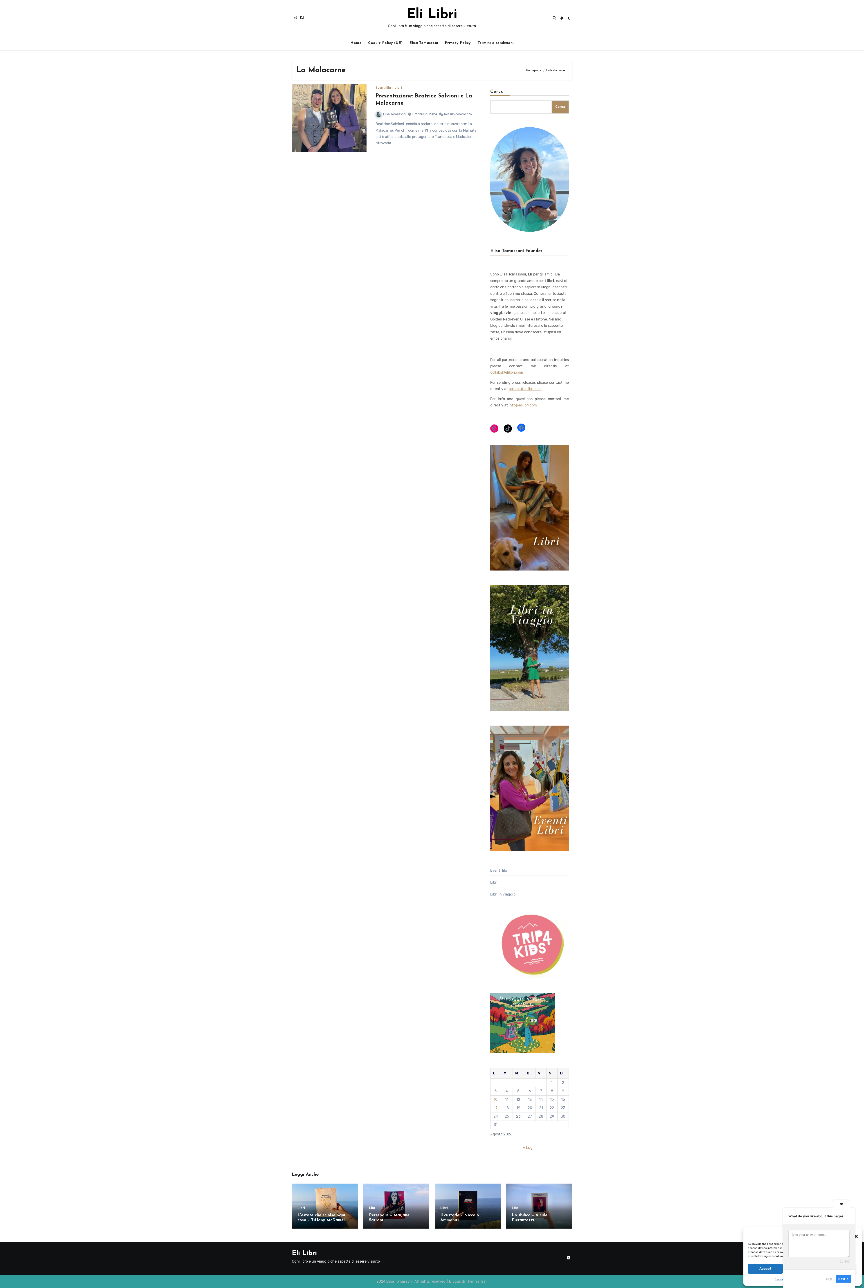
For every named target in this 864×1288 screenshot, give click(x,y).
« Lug (528, 1148)
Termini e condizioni (496, 43)
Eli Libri (432, 15)
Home (355, 43)
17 (495, 1108)
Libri (398, 87)
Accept (765, 1269)
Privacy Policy (458, 43)
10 (495, 1099)
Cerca (497, 91)
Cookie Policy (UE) (385, 43)
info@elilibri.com (523, 405)
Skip (829, 1279)
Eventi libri (384, 87)
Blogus (455, 1281)
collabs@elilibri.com (506, 372)
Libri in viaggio (502, 894)
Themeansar (476, 1281)
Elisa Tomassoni (423, 43)
